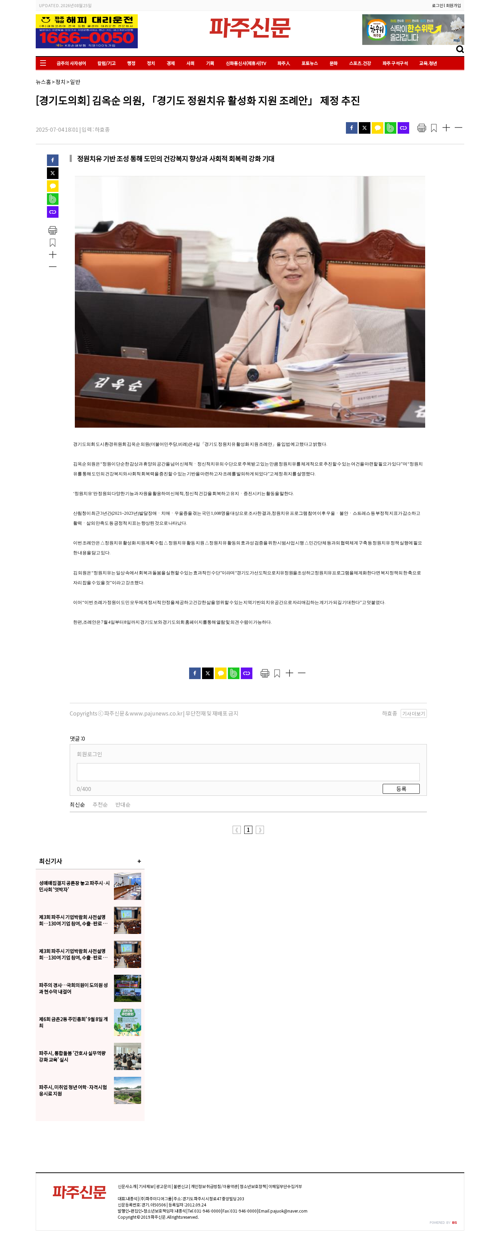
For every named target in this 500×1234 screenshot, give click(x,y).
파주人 (284, 63)
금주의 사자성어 (71, 63)
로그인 (437, 5)
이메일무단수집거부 (285, 1186)
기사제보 (146, 1186)
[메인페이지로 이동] (250, 40)
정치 (151, 63)
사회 (190, 63)
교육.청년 (428, 63)
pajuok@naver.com (288, 1211)
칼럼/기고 (107, 63)
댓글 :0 (77, 738)
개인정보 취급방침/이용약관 (214, 1186)
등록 (401, 789)
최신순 (77, 804)
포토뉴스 (310, 63)
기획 (210, 63)
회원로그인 (89, 754)
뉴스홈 (43, 82)
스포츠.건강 (360, 63)
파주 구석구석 (395, 63)
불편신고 (180, 1186)
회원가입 (453, 5)
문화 (334, 63)
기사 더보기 (413, 713)
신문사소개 (127, 1186)
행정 (131, 63)
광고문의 (163, 1186)
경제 (171, 63)
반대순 (123, 804)
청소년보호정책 (253, 1186)
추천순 (100, 804)
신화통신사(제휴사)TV (246, 63)
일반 (75, 82)
